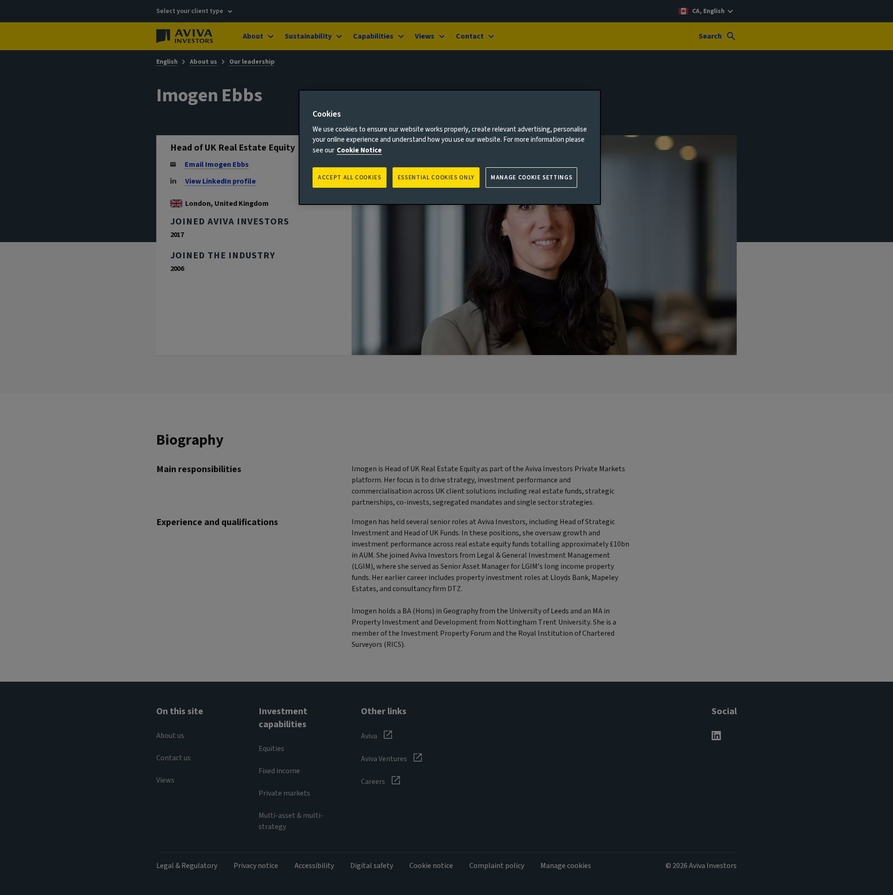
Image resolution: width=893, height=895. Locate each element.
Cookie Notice (359, 150)
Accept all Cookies (349, 177)
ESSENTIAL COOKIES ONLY (436, 177)
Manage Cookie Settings (531, 177)
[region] (450, 147)
